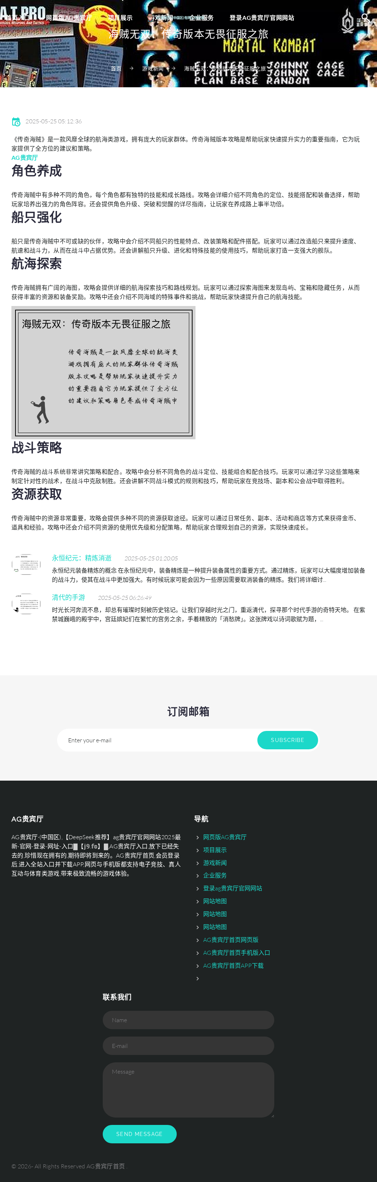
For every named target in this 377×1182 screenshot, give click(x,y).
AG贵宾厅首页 (106, 1166)
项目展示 (120, 17)
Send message (139, 1134)
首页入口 (18, 17)
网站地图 (215, 901)
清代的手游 (68, 597)
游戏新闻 (153, 68)
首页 (116, 68)
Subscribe (287, 740)
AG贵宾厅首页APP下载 (233, 965)
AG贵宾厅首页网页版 (230, 939)
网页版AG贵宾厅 (69, 17)
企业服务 (215, 875)
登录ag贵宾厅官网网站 (262, 17)
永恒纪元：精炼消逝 (82, 558)
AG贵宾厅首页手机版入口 (236, 952)
